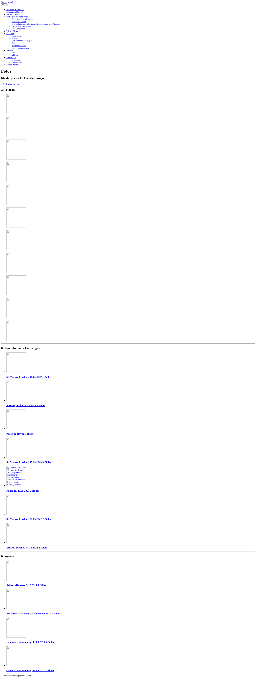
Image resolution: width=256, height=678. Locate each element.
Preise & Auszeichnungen (17, 17)
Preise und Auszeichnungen (23, 19)
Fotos (14, 53)
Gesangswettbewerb (14, 12)
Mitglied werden (19, 45)
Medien (9, 50)
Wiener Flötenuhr (19, 21)
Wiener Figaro (12, 31)
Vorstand (15, 38)
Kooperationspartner (20, 48)
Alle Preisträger (18, 29)
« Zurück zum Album (10, 84)
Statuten (15, 43)
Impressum (11, 57)
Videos (15, 55)
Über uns (10, 33)
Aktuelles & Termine (15, 9)
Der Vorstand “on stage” (22, 41)
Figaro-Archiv (12, 65)
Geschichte (16, 36)
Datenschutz (17, 62)
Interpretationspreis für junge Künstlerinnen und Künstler (36, 24)
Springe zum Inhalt (9, 2)
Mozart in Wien (12, 14)
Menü (4, 5)
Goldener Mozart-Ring (21, 26)
